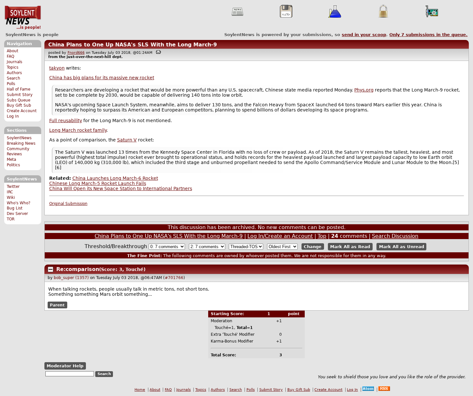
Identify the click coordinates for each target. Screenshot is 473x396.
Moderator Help (65, 365)
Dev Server (17, 213)
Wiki (11, 197)
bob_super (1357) (71, 277)
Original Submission (68, 203)
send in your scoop (364, 34)
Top (322, 236)
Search (13, 78)
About (12, 51)
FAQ (10, 56)
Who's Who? (18, 203)
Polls (11, 84)
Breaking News (21, 143)
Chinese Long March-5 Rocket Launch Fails (97, 183)
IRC (10, 192)
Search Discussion (395, 236)
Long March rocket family (78, 130)
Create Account (22, 111)
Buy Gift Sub (19, 105)
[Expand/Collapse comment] (50, 269)
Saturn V (127, 139)
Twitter (13, 186)
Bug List (15, 208)
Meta (11, 159)
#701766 (174, 277)
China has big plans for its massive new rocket (101, 77)
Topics (12, 67)
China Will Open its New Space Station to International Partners (120, 188)
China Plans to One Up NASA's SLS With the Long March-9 (132, 45)
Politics (13, 165)
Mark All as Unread (401, 246)
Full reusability (65, 120)
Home (139, 390)
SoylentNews (22, 18)
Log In (13, 116)
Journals (14, 62)
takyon (57, 68)
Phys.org (364, 89)
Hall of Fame (18, 89)
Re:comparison (77, 269)
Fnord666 (76, 53)
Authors (14, 73)
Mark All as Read (350, 246)
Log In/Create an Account (280, 236)
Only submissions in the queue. (428, 34)
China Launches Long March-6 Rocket (115, 178)
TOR (10, 219)
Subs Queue (18, 100)
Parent (57, 305)
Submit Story (19, 94)
